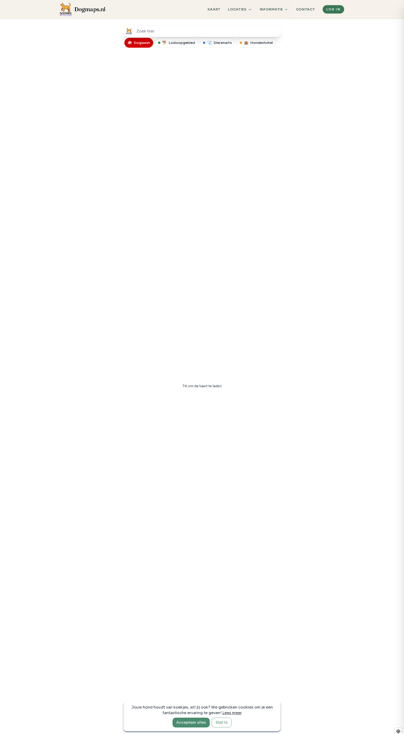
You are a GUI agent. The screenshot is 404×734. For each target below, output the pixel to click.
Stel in (222, 722)
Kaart (214, 9)
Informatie (271, 9)
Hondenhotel (258, 42)
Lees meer (232, 712)
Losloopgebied (178, 42)
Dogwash (138, 42)
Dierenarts (219, 42)
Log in (333, 9)
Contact (305, 9)
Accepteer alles (191, 722)
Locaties (237, 9)
